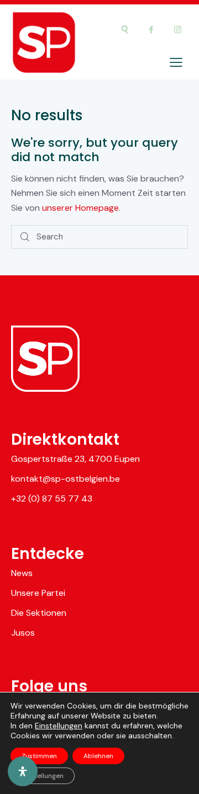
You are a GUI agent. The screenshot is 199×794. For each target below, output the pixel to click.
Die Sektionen (38, 613)
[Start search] (25, 237)
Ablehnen (98, 756)
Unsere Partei (38, 593)
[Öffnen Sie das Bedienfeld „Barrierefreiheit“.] (23, 771)
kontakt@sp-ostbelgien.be (65, 478)
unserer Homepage (80, 208)
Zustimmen (39, 756)
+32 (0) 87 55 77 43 (51, 498)
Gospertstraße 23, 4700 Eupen (75, 459)
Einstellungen (58, 726)
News (22, 573)
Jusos (23, 632)
